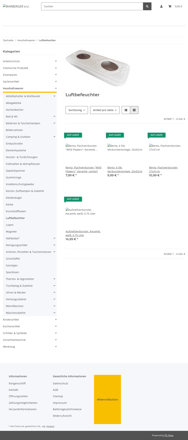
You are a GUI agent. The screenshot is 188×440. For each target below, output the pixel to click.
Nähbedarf (12, 238)
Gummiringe (13, 177)
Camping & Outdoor (18, 136)
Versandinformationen (23, 409)
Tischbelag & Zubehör (19, 285)
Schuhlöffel (13, 258)
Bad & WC (12, 116)
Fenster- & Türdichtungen (22, 157)
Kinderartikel (11, 319)
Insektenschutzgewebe (20, 184)
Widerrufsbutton (107, 399)
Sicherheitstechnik (14, 340)
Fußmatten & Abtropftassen (23, 164)
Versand (50, 426)
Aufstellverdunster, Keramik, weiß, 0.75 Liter (83, 233)
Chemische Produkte (15, 68)
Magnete (11, 231)
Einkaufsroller (14, 143)
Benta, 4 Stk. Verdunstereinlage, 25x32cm (124, 169)
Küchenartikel (11, 326)
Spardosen (12, 272)
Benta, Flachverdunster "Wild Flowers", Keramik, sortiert (83, 169)
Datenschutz (60, 383)
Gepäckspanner (15, 170)
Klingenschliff (17, 383)
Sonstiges (12, 265)
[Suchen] (147, 6)
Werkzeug (9, 346)
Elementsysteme (16, 150)
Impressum (60, 403)
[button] (161, 6)
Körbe (9, 204)
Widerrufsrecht (62, 415)
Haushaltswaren (13, 88)
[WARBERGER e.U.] (16, 6)
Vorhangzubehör (16, 299)
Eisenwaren (10, 74)
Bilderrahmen (14, 130)
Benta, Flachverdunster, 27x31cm (163, 169)
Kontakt (13, 390)
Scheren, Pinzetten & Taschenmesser (28, 252)
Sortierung (75, 110)
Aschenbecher (15, 109)
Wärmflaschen (15, 306)
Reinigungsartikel (16, 245)
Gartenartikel (11, 81)
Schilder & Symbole (15, 333)
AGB (55, 390)
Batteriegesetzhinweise (67, 409)
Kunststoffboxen (16, 211)
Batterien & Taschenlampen (23, 123)
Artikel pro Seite (103, 110)
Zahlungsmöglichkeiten (23, 403)
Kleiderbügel (14, 197)
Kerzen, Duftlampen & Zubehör (25, 191)
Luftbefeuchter (15, 218)
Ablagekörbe (13, 103)
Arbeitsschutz (11, 61)
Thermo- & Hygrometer (20, 279)
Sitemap (58, 396)
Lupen (10, 224)
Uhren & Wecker (16, 292)
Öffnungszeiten (18, 396)
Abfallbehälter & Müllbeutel (23, 96)
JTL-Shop (168, 435)
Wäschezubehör (16, 312)
